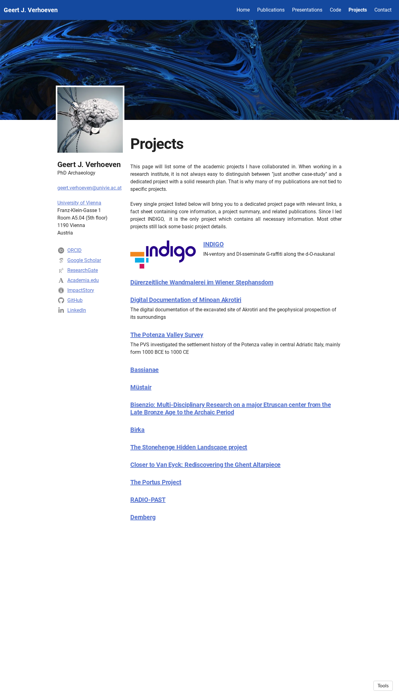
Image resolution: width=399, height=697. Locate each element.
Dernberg (142, 517)
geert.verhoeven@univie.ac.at (89, 188)
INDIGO (213, 244)
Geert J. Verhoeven (31, 10)
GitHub (75, 300)
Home (243, 10)
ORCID (74, 250)
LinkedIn (76, 310)
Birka (137, 429)
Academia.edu (83, 280)
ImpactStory (80, 290)
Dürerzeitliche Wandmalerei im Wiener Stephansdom (201, 282)
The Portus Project (155, 482)
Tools (383, 685)
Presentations (307, 10)
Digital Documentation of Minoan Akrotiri (185, 300)
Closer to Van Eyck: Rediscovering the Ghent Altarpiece (205, 464)
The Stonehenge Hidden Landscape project (188, 447)
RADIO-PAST (148, 499)
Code (335, 10)
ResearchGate (82, 270)
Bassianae (144, 369)
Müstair (140, 387)
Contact (383, 10)
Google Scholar (84, 260)
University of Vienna (79, 203)
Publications (271, 10)
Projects (358, 10)
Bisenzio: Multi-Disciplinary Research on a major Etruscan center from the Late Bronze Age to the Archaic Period (230, 408)
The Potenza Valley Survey (166, 335)
